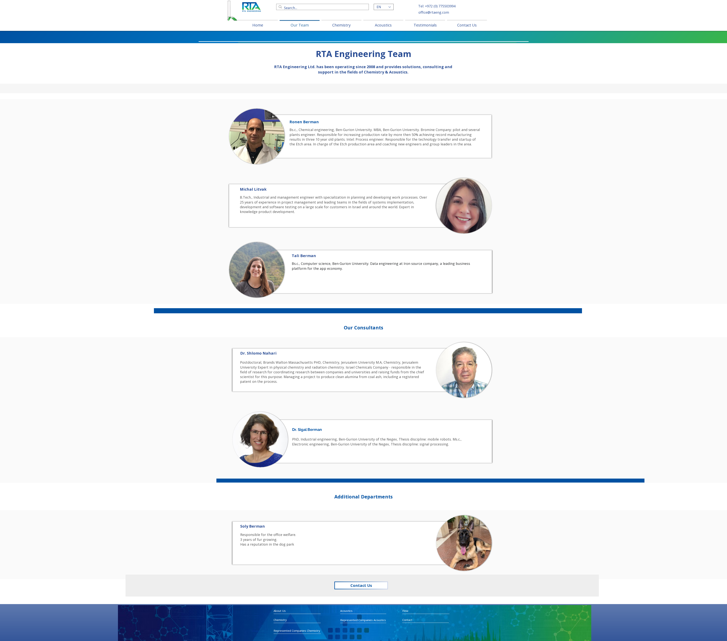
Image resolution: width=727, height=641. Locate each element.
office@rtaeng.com (433, 12)
